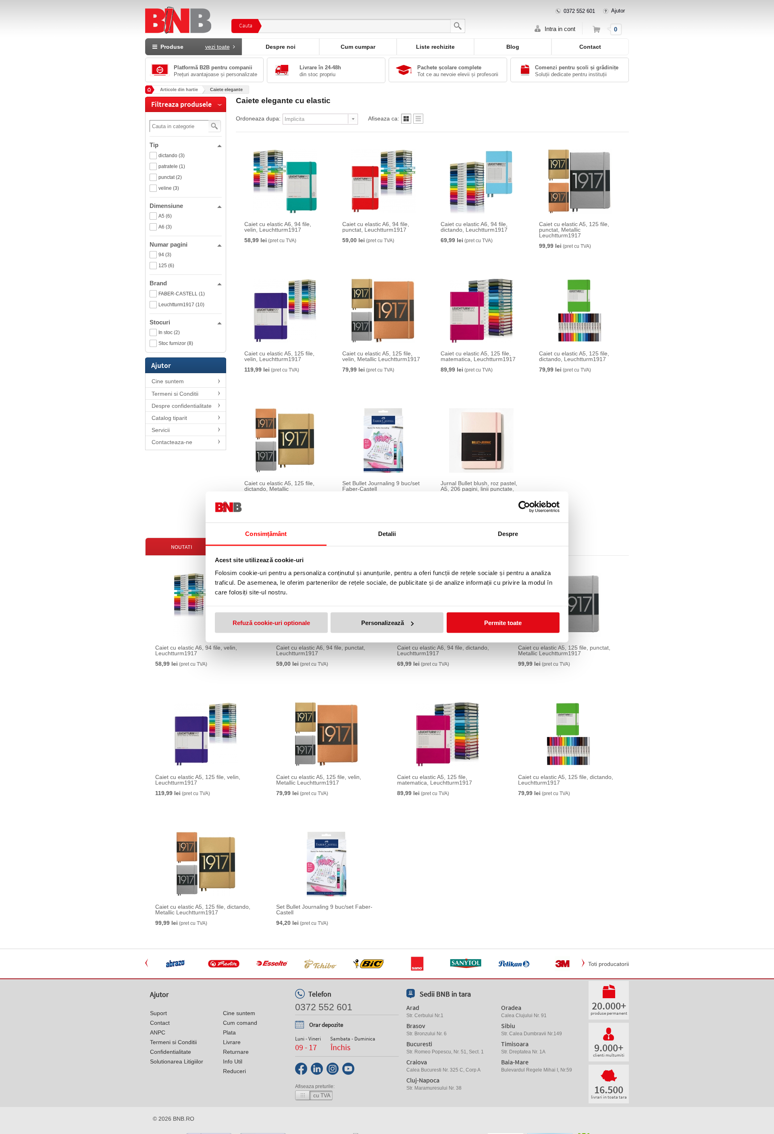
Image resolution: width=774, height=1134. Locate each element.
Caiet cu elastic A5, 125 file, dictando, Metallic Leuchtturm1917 (279, 488)
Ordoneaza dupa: (258, 118)
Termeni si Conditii (175, 393)
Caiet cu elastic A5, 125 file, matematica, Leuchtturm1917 (478, 356)
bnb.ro (183, 1118)
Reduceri (234, 1071)
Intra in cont (560, 28)
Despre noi (280, 47)
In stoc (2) (169, 332)
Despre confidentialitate (182, 406)
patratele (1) (171, 166)
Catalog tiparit (169, 418)
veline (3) (168, 188)
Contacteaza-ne (172, 442)
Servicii (161, 430)
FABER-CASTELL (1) (181, 294)
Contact (590, 47)
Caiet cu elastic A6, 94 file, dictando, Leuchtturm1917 (474, 227)
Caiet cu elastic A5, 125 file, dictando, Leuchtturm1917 (574, 356)
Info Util (232, 1061)
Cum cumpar (358, 47)
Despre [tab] (508, 533)
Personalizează (382, 622)
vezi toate (217, 47)
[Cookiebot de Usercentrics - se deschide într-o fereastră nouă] (524, 507)
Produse (193, 47)
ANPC (157, 1032)
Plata (229, 1032)
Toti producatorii (608, 964)
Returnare (236, 1052)
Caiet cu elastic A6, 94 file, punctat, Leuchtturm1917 (375, 227)
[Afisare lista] (418, 121)
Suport (158, 1013)
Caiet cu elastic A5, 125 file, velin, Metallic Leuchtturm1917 (381, 356)
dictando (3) (171, 155)
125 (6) (166, 265)
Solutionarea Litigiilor (176, 1061)
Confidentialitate (170, 1052)
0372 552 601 (579, 11)
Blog (512, 47)
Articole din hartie (179, 89)
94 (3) (164, 255)
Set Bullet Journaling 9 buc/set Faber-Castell (381, 486)
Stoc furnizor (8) (175, 343)
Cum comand (240, 1023)
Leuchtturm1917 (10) (181, 304)
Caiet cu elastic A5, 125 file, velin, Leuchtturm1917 (279, 356)
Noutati (181, 546)
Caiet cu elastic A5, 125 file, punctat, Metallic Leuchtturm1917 (574, 229)
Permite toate (503, 622)
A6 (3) (165, 227)
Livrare (232, 1042)
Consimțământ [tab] (266, 533)
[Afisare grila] (406, 121)
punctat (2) (170, 177)
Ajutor (618, 11)
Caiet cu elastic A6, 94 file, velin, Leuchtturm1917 (277, 227)
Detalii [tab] (387, 533)
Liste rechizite (435, 47)
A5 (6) (165, 216)
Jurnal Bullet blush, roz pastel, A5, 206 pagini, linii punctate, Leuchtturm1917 (479, 488)
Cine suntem (168, 381)
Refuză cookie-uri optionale (271, 622)
